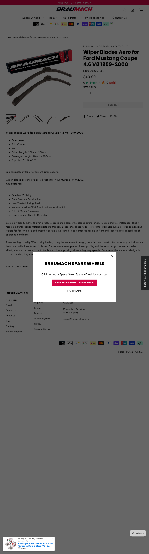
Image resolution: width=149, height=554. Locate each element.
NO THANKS (74, 291)
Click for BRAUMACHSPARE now (74, 282)
